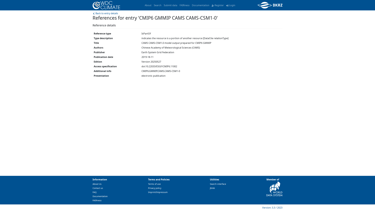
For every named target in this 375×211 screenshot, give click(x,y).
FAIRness (185, 5)
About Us (97, 184)
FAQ (95, 192)
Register (219, 5)
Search (157, 5)
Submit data (170, 5)
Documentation (200, 5)
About (148, 5)
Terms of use (154, 184)
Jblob (212, 188)
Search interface (218, 184)
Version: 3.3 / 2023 (272, 207)
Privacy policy (154, 188)
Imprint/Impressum (158, 192)
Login (232, 5)
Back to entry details (106, 13)
